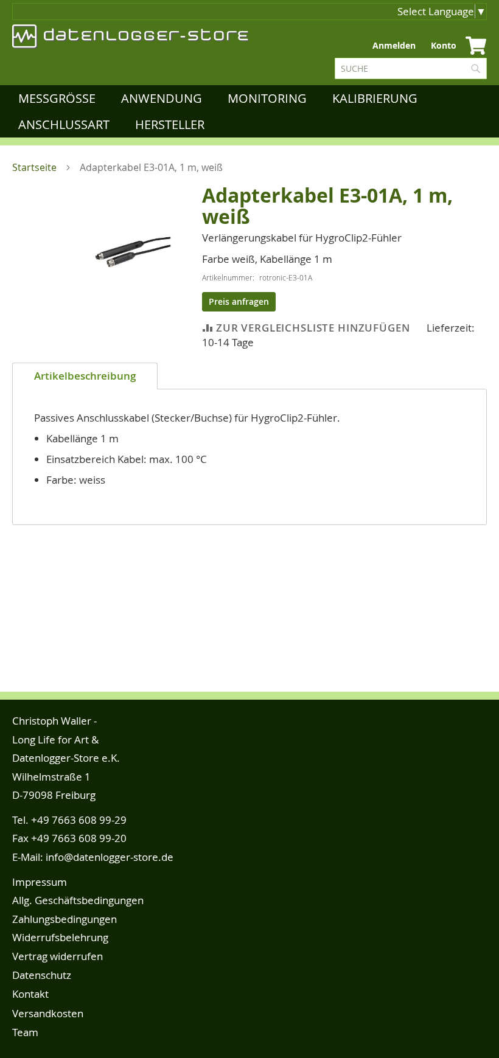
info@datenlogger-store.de (109, 857)
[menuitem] (59, 98)
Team (25, 1032)
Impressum (39, 882)
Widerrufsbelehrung (60, 937)
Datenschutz (41, 975)
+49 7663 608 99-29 (79, 820)
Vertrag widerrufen (57, 956)
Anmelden (394, 45)
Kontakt (30, 994)
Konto (443, 45)
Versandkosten (47, 1013)
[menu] (252, 111)
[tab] (85, 376)
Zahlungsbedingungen (64, 919)
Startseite (34, 167)
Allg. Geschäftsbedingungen (78, 900)
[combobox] (411, 68)
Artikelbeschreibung (85, 376)
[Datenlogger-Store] (131, 36)
